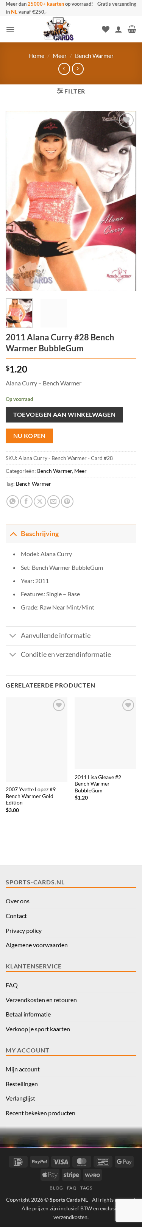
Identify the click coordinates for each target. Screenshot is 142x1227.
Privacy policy (24, 930)
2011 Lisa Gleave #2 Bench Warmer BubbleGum (98, 784)
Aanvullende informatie (56, 635)
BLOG (56, 1188)
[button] (10, 29)
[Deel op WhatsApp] (12, 501)
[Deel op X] (40, 501)
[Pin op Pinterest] (67, 501)
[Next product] (64, 69)
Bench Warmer (94, 55)
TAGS (86, 1188)
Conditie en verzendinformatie (66, 654)
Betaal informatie (28, 1014)
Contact (16, 915)
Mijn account (23, 1069)
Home (36, 55)
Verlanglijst (20, 1098)
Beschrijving (40, 534)
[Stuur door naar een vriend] (53, 501)
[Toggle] (13, 533)
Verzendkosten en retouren (41, 999)
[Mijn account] (118, 29)
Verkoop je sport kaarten (38, 1028)
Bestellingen (22, 1083)
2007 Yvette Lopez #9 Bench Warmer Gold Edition (31, 796)
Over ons (18, 900)
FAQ (12, 984)
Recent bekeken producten (40, 1112)
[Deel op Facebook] (26, 501)
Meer (60, 55)
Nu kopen (29, 435)
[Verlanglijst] (105, 29)
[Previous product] (78, 69)
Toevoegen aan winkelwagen (64, 414)
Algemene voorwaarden (37, 944)
